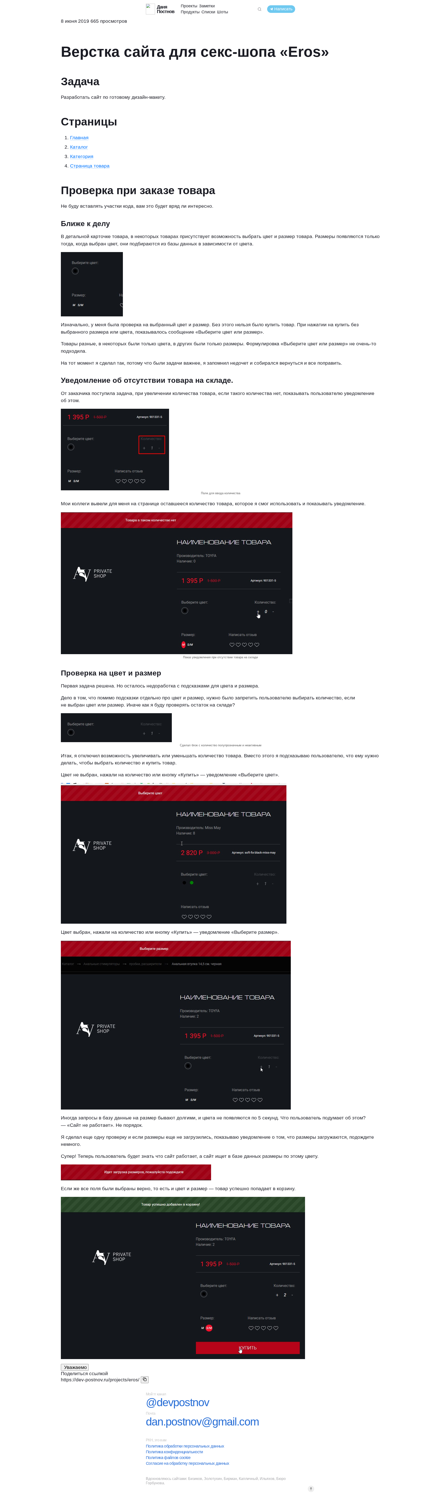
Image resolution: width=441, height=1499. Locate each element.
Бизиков (195, 1479)
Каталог (79, 147)
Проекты (189, 6)
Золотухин (213, 1479)
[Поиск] (259, 9)
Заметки (207, 6)
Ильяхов (267, 1479)
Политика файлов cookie (168, 1457)
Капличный (248, 1479)
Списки (208, 12)
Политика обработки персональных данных (185, 1446)
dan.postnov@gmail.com (202, 1421)
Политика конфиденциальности (174, 1452)
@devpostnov (177, 1402)
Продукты (190, 12)
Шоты (222, 12)
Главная (79, 137)
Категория (81, 156)
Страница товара (90, 165)
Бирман (230, 1479)
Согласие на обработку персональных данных (187, 1463)
